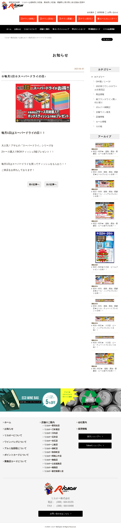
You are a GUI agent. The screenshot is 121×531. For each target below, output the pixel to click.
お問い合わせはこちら (59, 514)
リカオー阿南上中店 (53, 456)
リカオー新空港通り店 (53, 471)
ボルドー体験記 (103, 107)
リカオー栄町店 (51, 448)
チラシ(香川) (86, 19)
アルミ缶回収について (15, 448)
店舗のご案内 (48, 422)
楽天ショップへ (94, 436)
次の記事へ (51, 184)
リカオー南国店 (51, 467)
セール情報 (101, 121)
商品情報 (100, 94)
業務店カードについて (15, 461)
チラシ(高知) (47, 19)
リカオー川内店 (51, 433)
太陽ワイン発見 (103, 112)
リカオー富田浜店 (52, 425)
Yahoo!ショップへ (94, 445)
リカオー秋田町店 (52, 452)
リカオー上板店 (51, 444)
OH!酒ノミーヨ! (103, 81)
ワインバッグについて (15, 442)
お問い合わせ (112, 12)
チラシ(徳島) (28, 19)
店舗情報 (100, 117)
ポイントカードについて (16, 454)
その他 (99, 126)
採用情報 (100, 12)
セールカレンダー (107, 19)
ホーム (7, 422)
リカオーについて (13, 435)
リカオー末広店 (51, 441)
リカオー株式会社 (10, 38)
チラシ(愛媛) (66, 19)
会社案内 (90, 12)
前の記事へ (34, 184)
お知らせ (22, 38)
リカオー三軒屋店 (52, 429)
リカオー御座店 (51, 460)
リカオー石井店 (51, 437)
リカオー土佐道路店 (53, 464)
